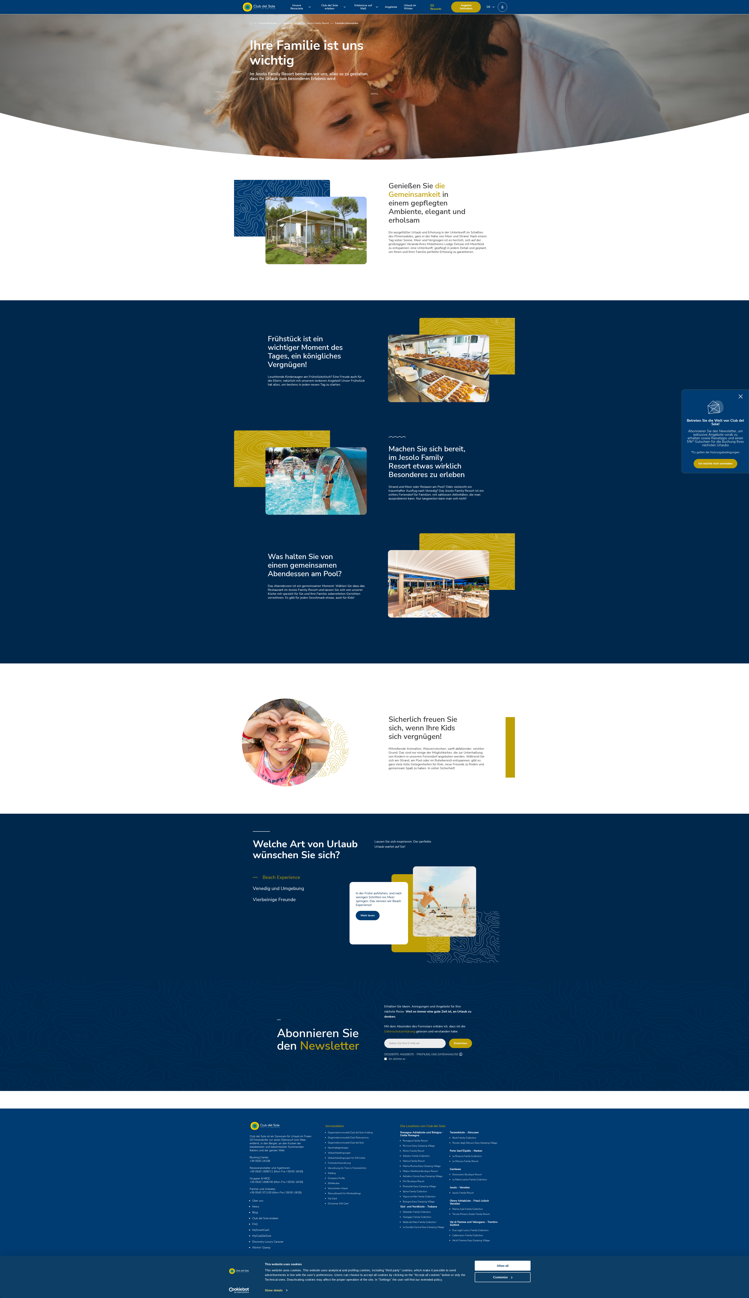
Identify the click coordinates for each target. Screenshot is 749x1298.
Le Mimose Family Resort (465, 1161)
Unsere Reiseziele (267, 23)
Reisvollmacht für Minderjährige (344, 1193)
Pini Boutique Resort (413, 1181)
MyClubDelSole (261, 1236)
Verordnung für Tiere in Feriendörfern (347, 1168)
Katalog (332, 1173)
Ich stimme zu (397, 1059)
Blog (255, 1212)
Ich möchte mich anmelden (715, 463)
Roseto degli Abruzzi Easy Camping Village (474, 1142)
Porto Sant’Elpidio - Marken (466, 1151)
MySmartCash (260, 1230)
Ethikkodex (333, 1183)
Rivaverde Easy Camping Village (419, 1186)
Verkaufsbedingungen (339, 1152)
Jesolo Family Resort (318, 23)
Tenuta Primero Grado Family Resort (471, 1214)
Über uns (257, 1201)
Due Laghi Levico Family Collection (470, 1230)
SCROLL (374, 93)
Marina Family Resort (414, 1161)
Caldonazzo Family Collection (467, 1235)
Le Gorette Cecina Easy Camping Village (423, 1227)
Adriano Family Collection (416, 1156)
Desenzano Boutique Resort (467, 1174)
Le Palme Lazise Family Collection (469, 1179)
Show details (274, 1290)
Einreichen (460, 1043)
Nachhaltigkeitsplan (338, 1147)
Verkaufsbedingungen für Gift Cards (346, 1157)
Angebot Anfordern (466, 7)
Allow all (503, 1265)
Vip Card (332, 1198)
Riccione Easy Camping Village (419, 1145)
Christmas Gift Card (338, 1203)
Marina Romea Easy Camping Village (422, 1166)
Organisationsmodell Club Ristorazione (348, 1137)
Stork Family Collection (464, 1137)
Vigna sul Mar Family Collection (419, 1196)
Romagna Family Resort (415, 1140)
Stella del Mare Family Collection (419, 1222)
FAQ (255, 1224)
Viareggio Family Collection (417, 1217)
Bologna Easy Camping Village (419, 1201)
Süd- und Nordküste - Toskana (418, 1206)
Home (254, 23)
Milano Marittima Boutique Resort (420, 1171)
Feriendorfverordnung (339, 1163)
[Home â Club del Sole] (259, 7)
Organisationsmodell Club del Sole (346, 1142)
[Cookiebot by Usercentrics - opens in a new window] (239, 1290)
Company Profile (336, 1178)
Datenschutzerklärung (399, 1031)
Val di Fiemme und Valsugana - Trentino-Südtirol (474, 1223)
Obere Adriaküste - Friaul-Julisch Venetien (469, 1202)
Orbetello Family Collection (417, 1212)
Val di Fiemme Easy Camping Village (471, 1240)
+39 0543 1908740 (261, 1182)
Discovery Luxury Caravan (267, 1242)
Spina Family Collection (415, 1191)
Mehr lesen (368, 915)
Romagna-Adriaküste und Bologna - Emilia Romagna (421, 1134)
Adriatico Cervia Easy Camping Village (422, 1176)
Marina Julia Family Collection (467, 1209)
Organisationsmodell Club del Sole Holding (350, 1132)
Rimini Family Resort (413, 1150)
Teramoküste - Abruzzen (464, 1132)
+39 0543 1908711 (261, 1171)
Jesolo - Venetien (460, 1187)
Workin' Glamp (261, 1247)
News (255, 1206)
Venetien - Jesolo (292, 23)
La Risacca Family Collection (467, 1156)
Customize (500, 1277)
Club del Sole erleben (265, 1218)
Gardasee (455, 1169)
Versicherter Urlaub (338, 1188)
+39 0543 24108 (260, 1161)
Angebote (391, 7)
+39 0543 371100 (261, 1192)
